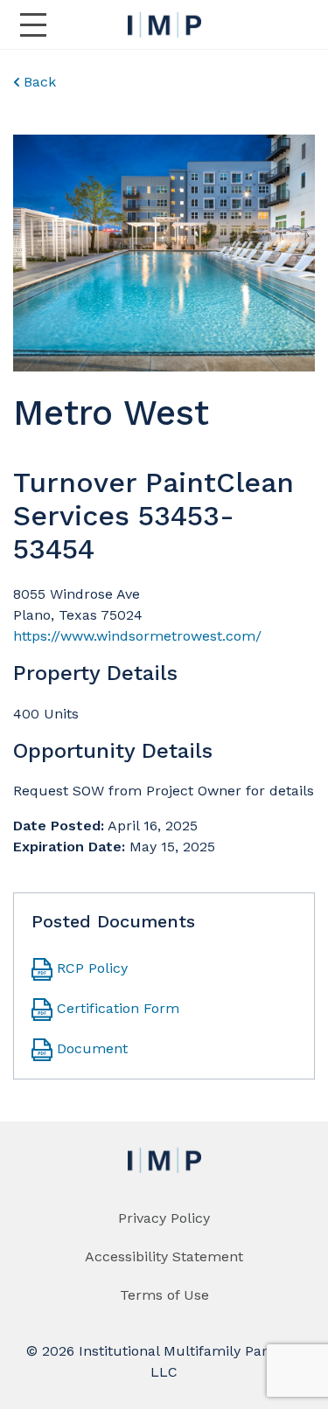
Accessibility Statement (164, 1256)
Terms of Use (164, 1295)
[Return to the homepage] (164, 25)
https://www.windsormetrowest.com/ (137, 636)
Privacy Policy (164, 1218)
